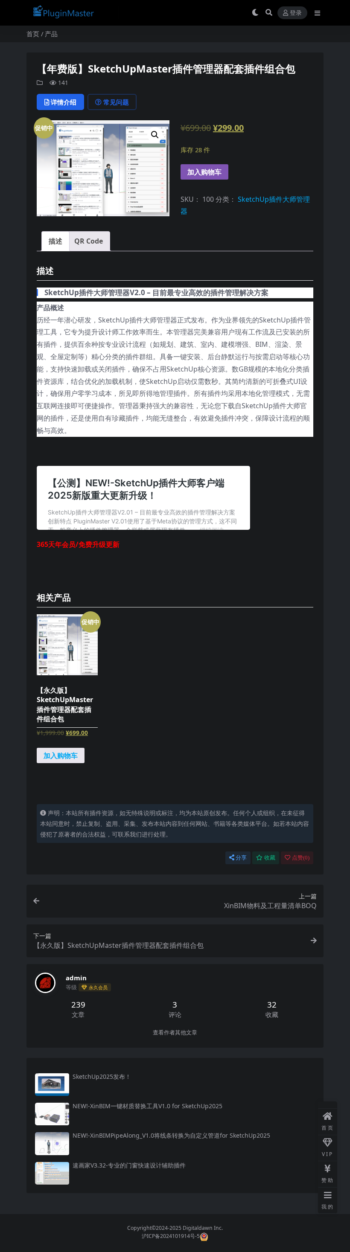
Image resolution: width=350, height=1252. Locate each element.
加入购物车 (204, 172)
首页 (32, 33)
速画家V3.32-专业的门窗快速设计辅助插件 (129, 1165)
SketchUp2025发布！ (102, 1076)
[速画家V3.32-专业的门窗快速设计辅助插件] (52, 1173)
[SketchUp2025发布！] (52, 1084)
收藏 (269, 857)
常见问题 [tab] (116, 102)
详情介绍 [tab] (63, 102)
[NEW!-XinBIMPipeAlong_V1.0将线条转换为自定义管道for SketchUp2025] (52, 1143)
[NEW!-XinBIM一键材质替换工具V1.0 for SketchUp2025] (52, 1114)
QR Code (88, 241)
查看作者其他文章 (175, 1032)
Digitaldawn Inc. (202, 1228)
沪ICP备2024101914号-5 (171, 1236)
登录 (296, 13)
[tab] (55, 241)
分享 (241, 857)
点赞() (300, 857)
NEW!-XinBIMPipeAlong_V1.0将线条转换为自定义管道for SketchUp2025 (171, 1135)
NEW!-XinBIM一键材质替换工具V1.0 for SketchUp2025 (147, 1106)
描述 (55, 241)
